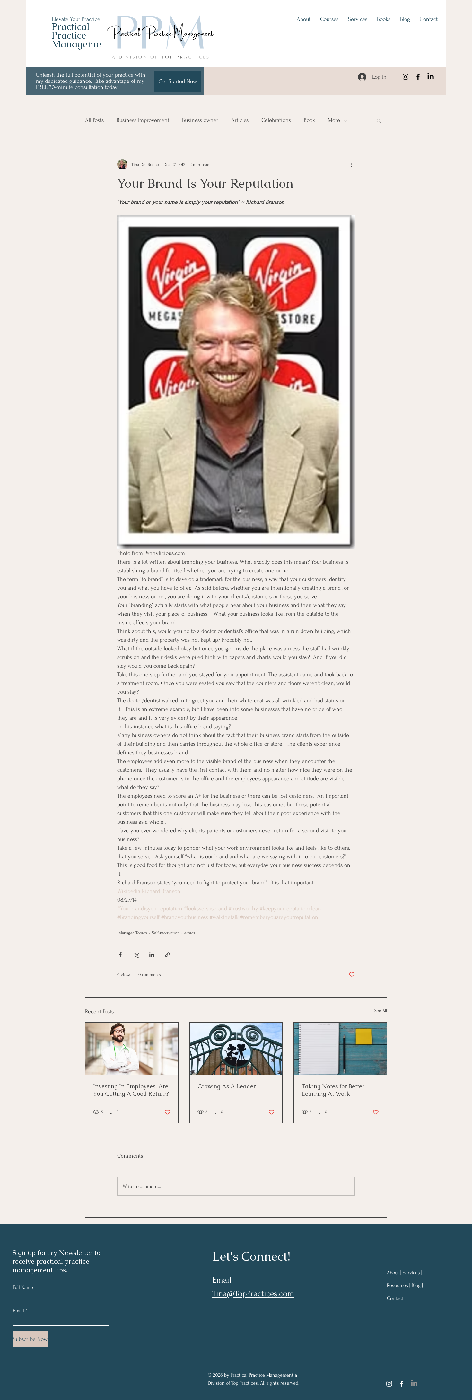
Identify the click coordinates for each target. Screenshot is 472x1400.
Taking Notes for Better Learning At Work (333, 1090)
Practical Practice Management (81, 35)
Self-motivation (165, 932)
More (334, 120)
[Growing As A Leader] (236, 1049)
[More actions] (351, 164)
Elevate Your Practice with (82, 19)
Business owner (200, 120)
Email (18, 1310)
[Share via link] (167, 955)
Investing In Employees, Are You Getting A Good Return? (131, 1090)
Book (309, 120)
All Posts (94, 120)
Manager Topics (132, 932)
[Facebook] (418, 77)
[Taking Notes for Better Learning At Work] (340, 1049)
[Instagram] (405, 77)
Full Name (23, 1287)
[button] (379, 120)
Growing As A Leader (226, 1086)
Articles (240, 120)
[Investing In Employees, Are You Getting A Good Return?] (131, 1049)
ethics (189, 932)
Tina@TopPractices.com (253, 1294)
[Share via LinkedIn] (152, 955)
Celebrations (276, 120)
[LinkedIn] (430, 77)
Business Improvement (143, 120)
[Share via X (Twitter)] (136, 955)
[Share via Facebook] (120, 955)
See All (380, 1010)
